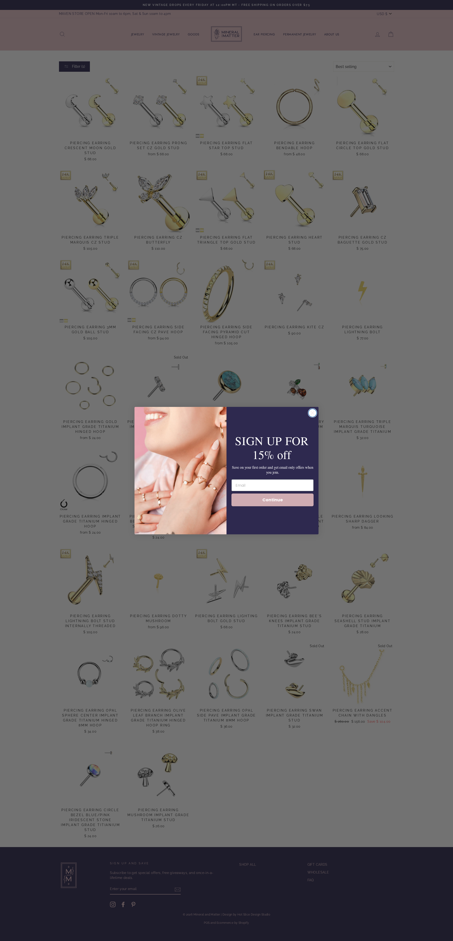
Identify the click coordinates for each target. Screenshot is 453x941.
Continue (272, 500)
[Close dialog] (312, 413)
